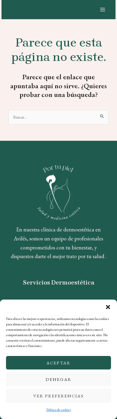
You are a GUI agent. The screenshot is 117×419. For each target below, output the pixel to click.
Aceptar (58, 363)
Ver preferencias (58, 396)
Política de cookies (58, 409)
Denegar (58, 379)
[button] (108, 307)
